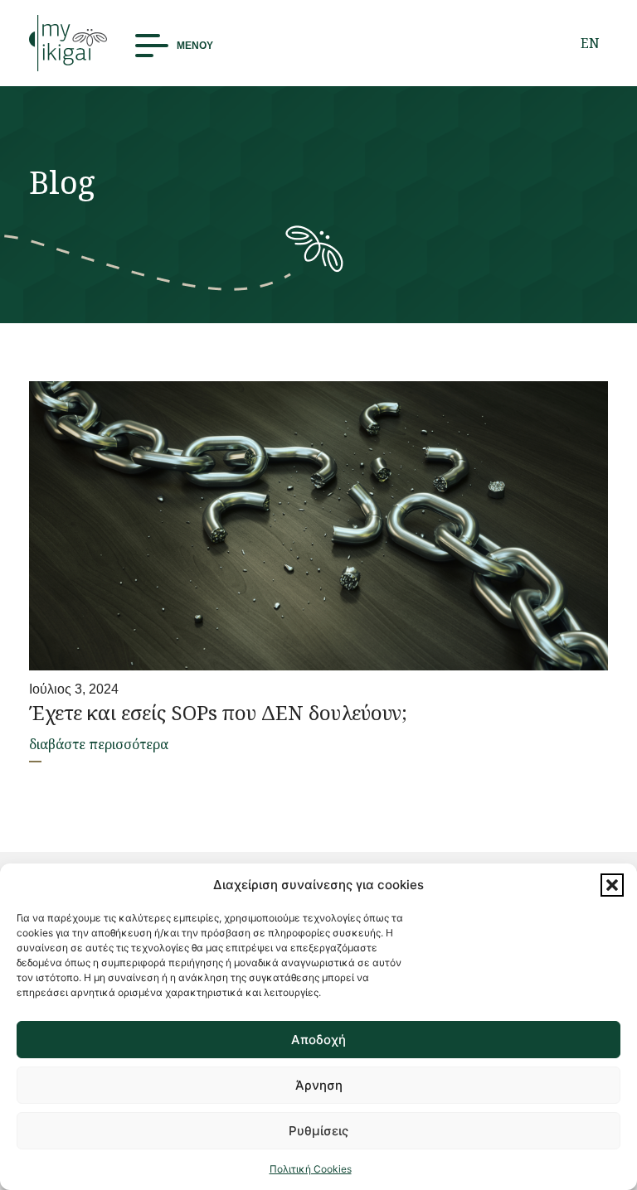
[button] (612, 885)
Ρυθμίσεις (318, 1131)
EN (590, 43)
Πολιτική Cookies (311, 1169)
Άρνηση (319, 1085)
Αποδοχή (318, 1039)
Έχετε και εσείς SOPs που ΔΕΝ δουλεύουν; (218, 712)
